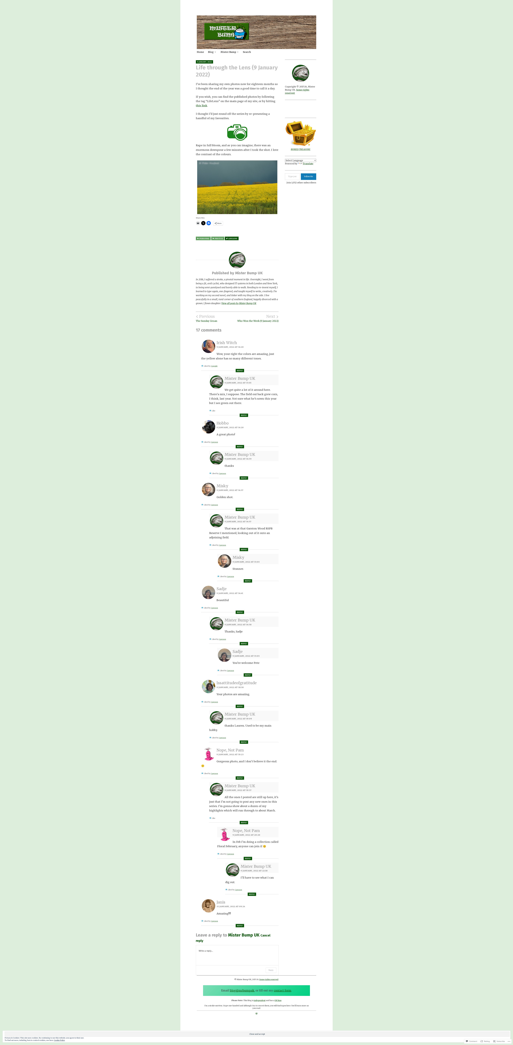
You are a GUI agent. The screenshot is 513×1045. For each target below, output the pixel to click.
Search (247, 52)
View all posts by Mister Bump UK (238, 303)
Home (200, 52)
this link (201, 105)
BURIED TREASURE (300, 149)
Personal (204, 239)
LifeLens (232, 239)
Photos (219, 239)
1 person (214, 442)
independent (259, 1000)
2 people (214, 366)
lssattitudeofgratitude (237, 683)
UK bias (278, 1000)
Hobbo (223, 423)
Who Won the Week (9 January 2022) (258, 318)
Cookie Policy (59, 1040)
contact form (282, 990)
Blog (211, 52)
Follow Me (308, 176)
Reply (240, 371)
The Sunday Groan (206, 318)
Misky (222, 486)
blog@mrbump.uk (242, 990)
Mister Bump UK (240, 378)
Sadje (222, 588)
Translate (308, 163)
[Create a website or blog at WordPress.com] (256, 1013)
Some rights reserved (268, 979)
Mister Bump (228, 52)
